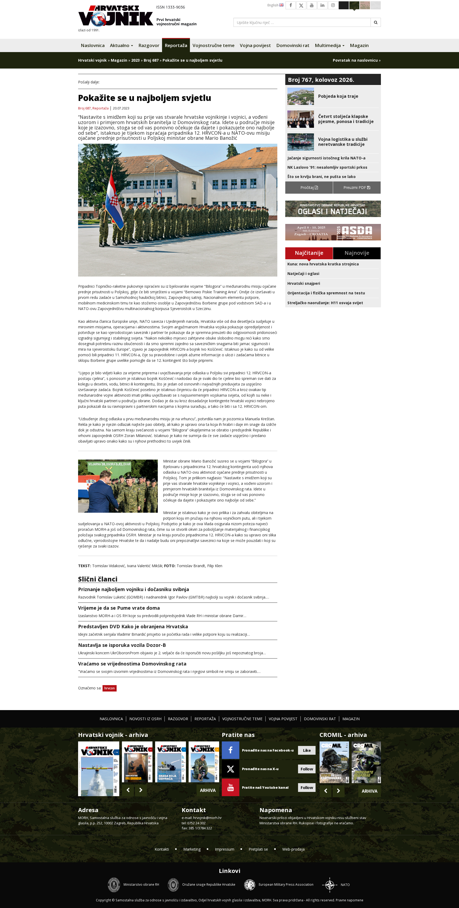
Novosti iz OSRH (145, 718)
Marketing (192, 849)
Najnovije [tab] (357, 252)
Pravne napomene (349, 900)
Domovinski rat (292, 45)
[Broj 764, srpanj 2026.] (170, 761)
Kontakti (162, 849)
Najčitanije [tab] (309, 252)
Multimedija (328, 45)
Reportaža (176, 45)
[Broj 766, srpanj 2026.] (98, 768)
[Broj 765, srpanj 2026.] (137, 761)
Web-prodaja (293, 849)
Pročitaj (307, 187)
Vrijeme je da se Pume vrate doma (119, 607)
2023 (135, 60)
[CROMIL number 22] (366, 762)
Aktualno (120, 45)
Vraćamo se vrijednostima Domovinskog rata (132, 663)
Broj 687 (151, 60)
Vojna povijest (255, 45)
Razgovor (148, 45)
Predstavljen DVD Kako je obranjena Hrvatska (133, 626)
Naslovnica (93, 45)
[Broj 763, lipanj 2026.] (204, 761)
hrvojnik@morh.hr (207, 817)
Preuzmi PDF (355, 187)
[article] (333, 96)
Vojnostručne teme (214, 45)
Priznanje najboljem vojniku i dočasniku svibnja (133, 589)
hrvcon (109, 688)
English (273, 5)
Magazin (359, 45)
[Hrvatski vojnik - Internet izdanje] (141, 16)
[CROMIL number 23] (334, 762)
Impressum (224, 849)
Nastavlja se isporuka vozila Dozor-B (122, 645)
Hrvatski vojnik (92, 60)
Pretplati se (258, 849)
